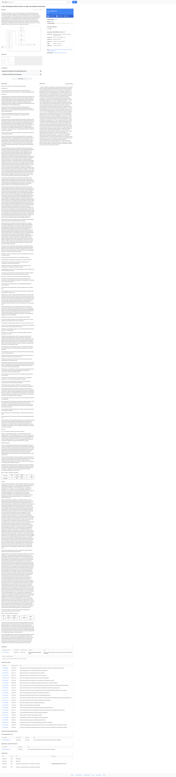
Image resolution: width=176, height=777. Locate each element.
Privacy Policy (98, 775)
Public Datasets (87, 775)
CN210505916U (5, 719)
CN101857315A (5, 690)
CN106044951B (5, 672)
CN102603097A (5, 680)
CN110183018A (5, 692)
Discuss (65, 52)
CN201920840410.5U (6, 739)
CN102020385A (5, 705)
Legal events (56, 49)
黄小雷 (52, 21)
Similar (67, 16)
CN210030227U (5, 700)
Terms (93, 775)
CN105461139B (5, 670)
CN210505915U (5, 712)
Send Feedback (78, 775)
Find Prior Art (60, 16)
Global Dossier (61, 52)
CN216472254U (5, 697)
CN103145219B (5, 675)
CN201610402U (5, 695)
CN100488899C (5, 668)
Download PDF (52, 16)
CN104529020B (5, 707)
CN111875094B (5, 717)
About (72, 775)
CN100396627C (5, 722)
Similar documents (63, 49)
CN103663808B (5, 702)
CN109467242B (5, 727)
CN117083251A (5, 710)
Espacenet (55, 52)
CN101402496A (5, 682)
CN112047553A (5, 652)
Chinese (56, 19)
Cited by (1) (51, 49)
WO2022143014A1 (6, 677)
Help (104, 775)
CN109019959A (5, 685)
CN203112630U (5, 715)
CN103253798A (5, 724)
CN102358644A (5, 687)
